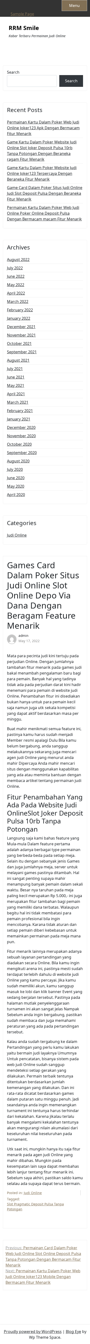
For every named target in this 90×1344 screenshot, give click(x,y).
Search (13, 72)
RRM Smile (24, 27)
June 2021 (15, 377)
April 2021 (16, 394)
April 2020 (16, 494)
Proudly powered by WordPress (33, 1331)
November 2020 (21, 435)
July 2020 (15, 469)
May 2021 (15, 385)
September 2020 (22, 452)
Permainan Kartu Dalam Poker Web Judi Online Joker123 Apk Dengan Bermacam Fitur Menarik (43, 127)
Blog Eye (73, 1331)
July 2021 (15, 368)
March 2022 (17, 301)
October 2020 (19, 444)
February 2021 (20, 410)
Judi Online (17, 535)
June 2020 (15, 477)
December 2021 (21, 326)
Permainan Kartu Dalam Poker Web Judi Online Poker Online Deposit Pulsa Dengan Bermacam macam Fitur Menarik (44, 213)
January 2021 (18, 419)
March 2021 (17, 402)
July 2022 (15, 268)
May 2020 (15, 486)
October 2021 (19, 343)
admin (23, 635)
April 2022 (16, 293)
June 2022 (15, 276)
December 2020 (21, 427)
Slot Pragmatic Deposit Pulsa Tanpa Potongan (35, 1206)
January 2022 (18, 318)
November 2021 (21, 335)
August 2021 (18, 360)
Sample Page (22, 14)
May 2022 (15, 284)
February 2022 (20, 310)
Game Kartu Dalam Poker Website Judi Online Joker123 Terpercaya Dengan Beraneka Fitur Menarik (42, 173)
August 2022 (18, 259)
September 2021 (22, 352)
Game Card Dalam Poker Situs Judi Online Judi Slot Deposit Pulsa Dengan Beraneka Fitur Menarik (44, 193)
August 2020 (18, 461)
